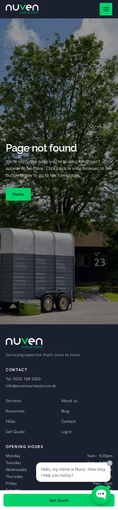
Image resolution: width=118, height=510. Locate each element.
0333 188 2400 (27, 378)
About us (69, 400)
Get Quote (15, 431)
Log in (66, 431)
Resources (15, 411)
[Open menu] (106, 9)
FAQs (10, 421)
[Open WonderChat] (101, 494)
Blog (65, 411)
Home (18, 194)
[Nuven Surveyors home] (22, 9)
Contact (68, 421)
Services (13, 400)
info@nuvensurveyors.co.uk (31, 385)
